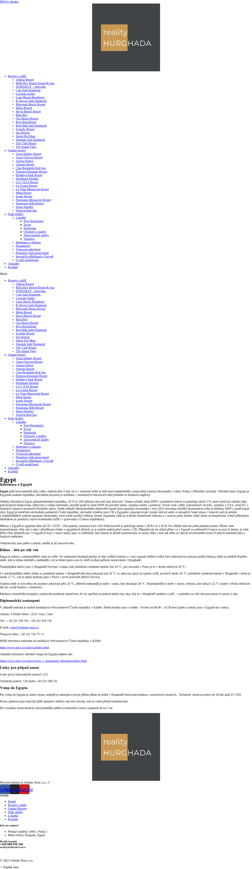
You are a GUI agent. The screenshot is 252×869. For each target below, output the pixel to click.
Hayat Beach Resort (28, 111)
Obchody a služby (35, 231)
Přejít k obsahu (9, 1)
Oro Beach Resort (27, 118)
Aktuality (13, 263)
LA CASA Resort (27, 182)
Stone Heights (24, 207)
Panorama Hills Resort (30, 203)
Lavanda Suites (25, 93)
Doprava (29, 238)
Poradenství (23, 246)
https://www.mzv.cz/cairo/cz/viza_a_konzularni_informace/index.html (43, 661)
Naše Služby (16, 214)
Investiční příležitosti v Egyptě (34, 256)
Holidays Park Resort (29, 175)
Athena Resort (25, 79)
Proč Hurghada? (34, 221)
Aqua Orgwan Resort (29, 157)
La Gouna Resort (26, 185)
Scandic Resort (25, 129)
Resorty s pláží (17, 76)
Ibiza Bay (22, 115)
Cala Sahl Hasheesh (28, 90)
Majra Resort (24, 108)
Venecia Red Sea (26, 210)
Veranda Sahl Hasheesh (30, 139)
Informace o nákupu (28, 242)
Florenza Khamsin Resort (31, 171)
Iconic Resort (24, 196)
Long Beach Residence (30, 97)
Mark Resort (23, 193)
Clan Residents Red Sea (31, 168)
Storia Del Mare (26, 136)
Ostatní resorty (17, 150)
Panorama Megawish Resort (33, 200)
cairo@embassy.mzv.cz (24, 627)
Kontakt (13, 267)
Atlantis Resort (25, 164)
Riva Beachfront (26, 122)
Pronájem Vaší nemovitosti (32, 253)
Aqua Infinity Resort (28, 154)
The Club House (26, 143)
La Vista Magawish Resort (32, 189)
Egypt (27, 224)
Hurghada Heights (27, 178)
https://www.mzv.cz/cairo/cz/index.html (24, 647)
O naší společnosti (27, 260)
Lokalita (21, 217)
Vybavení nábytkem (28, 249)
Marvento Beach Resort (30, 104)
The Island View (26, 147)
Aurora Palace (24, 161)
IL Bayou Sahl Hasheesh (31, 101)
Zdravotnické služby (36, 235)
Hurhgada (30, 228)
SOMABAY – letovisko (31, 86)
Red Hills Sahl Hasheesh (31, 125)
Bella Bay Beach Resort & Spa (35, 83)
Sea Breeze (23, 132)
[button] (126, 274)
